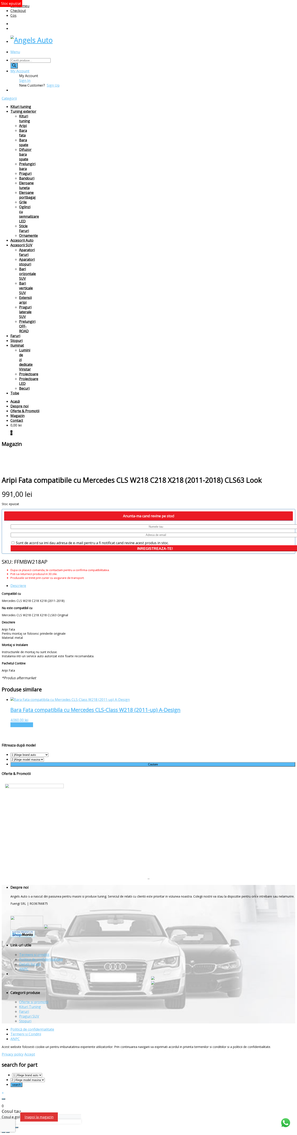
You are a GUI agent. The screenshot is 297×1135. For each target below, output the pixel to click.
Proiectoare (28, 374)
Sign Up (53, 85)
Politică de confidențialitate (32, 1029)
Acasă (15, 401)
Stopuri (16, 340)
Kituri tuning (20, 106)
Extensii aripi (25, 300)
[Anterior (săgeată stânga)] (3, 1132)
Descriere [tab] (18, 585)
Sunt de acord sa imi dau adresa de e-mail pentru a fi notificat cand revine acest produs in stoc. (92, 542)
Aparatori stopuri (27, 262)
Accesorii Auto (21, 240)
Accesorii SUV (21, 245)
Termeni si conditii (34, 954)
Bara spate (23, 142)
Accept (29, 1054)
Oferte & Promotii (24, 411)
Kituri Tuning (30, 1006)
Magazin (17, 415)
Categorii (9, 98)
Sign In (24, 80)
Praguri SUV (29, 1016)
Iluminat (17, 345)
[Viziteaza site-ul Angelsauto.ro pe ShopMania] (22, 936)
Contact (16, 420)
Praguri (25, 173)
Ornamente (28, 235)
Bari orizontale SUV (27, 274)
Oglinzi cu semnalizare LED (29, 214)
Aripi (23, 125)
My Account (19, 71)
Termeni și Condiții (25, 1034)
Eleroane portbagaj (27, 195)
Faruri (15, 335)
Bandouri (26, 178)
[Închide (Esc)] (16, 1127)
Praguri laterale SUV (25, 312)
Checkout (18, 10)
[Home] (31, 40)
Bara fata (23, 133)
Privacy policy (12, 1054)
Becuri (24, 388)
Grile (23, 202)
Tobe (14, 393)
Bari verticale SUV (26, 288)
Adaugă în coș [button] (21, 724)
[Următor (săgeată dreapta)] (8, 1132)
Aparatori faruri (27, 252)
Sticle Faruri (24, 228)
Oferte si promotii (33, 1002)
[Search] (14, 66)
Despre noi (19, 406)
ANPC (23, 969)
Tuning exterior (23, 111)
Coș (13, 15)
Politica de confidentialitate (41, 959)
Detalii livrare (30, 964)
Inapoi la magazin (39, 1117)
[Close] (3, 1099)
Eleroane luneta (26, 185)
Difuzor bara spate (25, 154)
